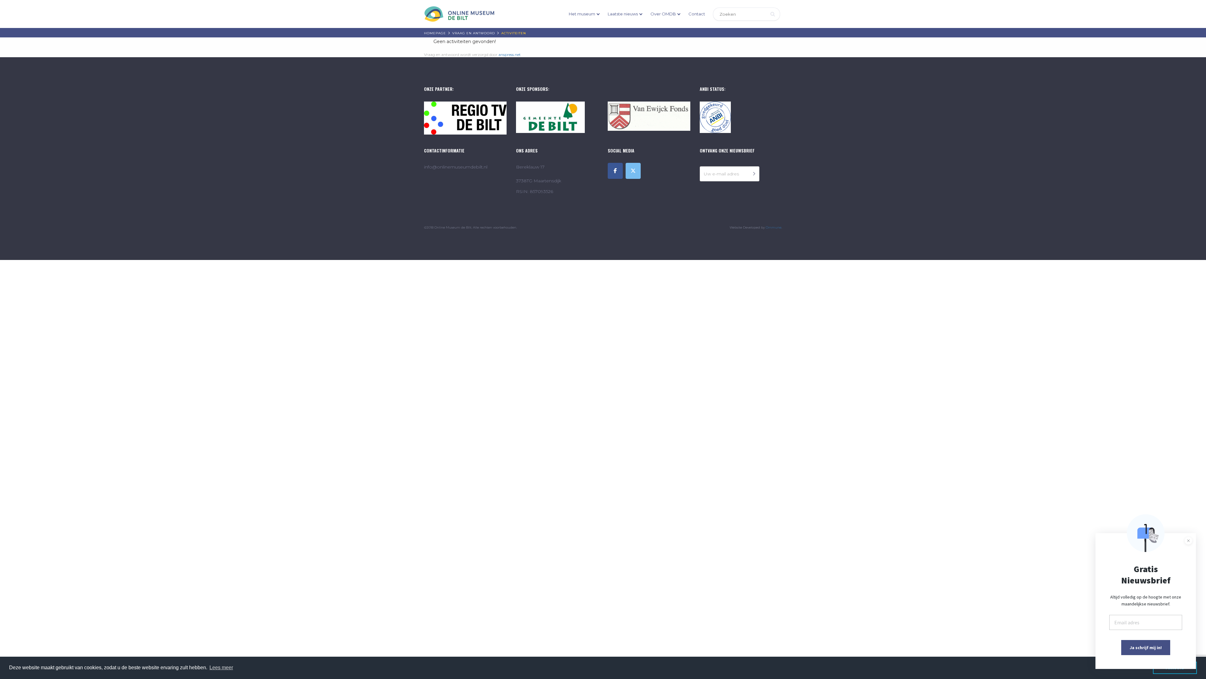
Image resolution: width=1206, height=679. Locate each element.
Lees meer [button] (221, 667)
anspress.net (509, 54)
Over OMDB (663, 13)
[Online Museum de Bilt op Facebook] (615, 171)
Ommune (773, 227)
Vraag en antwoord (473, 33)
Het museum (582, 13)
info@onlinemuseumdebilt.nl (455, 167)
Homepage (435, 33)
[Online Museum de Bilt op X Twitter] (633, 171)
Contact (696, 13)
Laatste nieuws (623, 13)
